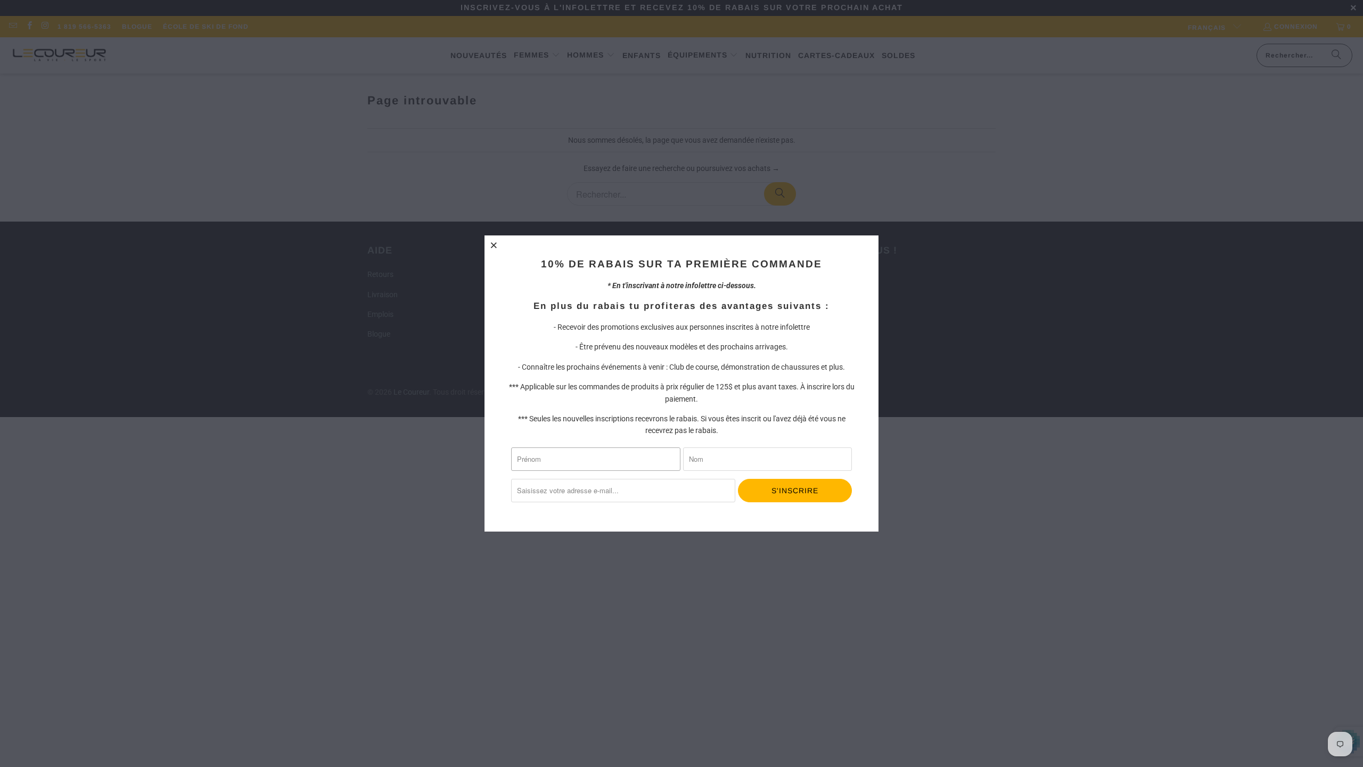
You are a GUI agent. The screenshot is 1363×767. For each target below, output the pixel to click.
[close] (494, 245)
